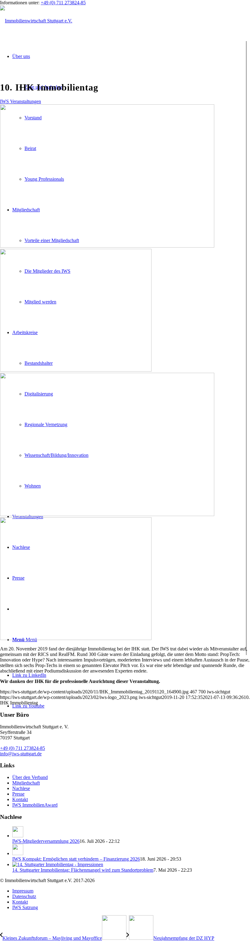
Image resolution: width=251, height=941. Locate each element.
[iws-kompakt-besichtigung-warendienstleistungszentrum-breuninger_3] (125, 576)
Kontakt (20, 799)
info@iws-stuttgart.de (21, 753)
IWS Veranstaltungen (20, 101)
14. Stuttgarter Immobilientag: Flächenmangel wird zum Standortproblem (82, 870)
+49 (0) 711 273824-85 (63, 2)
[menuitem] (131, 891)
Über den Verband (30, 777)
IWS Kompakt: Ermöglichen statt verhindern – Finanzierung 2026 (76, 859)
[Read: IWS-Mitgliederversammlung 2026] (17, 835)
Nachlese (21, 788)
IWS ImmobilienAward (35, 805)
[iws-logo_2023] (36, 20)
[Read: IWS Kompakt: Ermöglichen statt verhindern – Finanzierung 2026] (17, 853)
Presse (18, 793)
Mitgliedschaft (26, 782)
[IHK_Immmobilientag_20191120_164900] (125, 308)
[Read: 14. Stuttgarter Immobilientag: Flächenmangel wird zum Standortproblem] (57, 864)
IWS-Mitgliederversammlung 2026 (46, 841)
